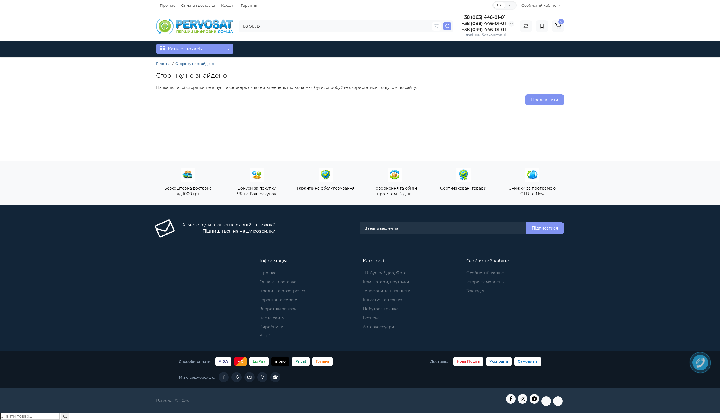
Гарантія (249, 5)
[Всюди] (436, 26)
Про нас (167, 5)
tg (249, 377)
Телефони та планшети (387, 290)
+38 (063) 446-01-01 (484, 17)
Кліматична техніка (382, 299)
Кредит (228, 5)
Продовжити (544, 99)
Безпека (371, 317)
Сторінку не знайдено (195, 64)
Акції (265, 335)
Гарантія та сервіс (278, 299)
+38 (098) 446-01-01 (484, 23)
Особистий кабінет (486, 272)
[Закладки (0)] (542, 26)
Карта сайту (272, 317)
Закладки (476, 290)
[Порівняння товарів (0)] (526, 26)
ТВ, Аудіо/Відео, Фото (385, 272)
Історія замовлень (485, 281)
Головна (163, 64)
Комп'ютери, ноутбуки (386, 281)
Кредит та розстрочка (282, 290)
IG (236, 377)
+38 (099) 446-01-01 (484, 29)
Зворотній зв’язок (278, 308)
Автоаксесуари (378, 326)
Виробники (272, 326)
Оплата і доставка (198, 5)
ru (511, 5)
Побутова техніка (381, 308)
